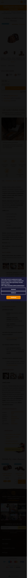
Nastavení (13, 289)
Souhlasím (13, 297)
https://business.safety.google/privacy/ (14, 285)
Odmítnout (13, 292)
